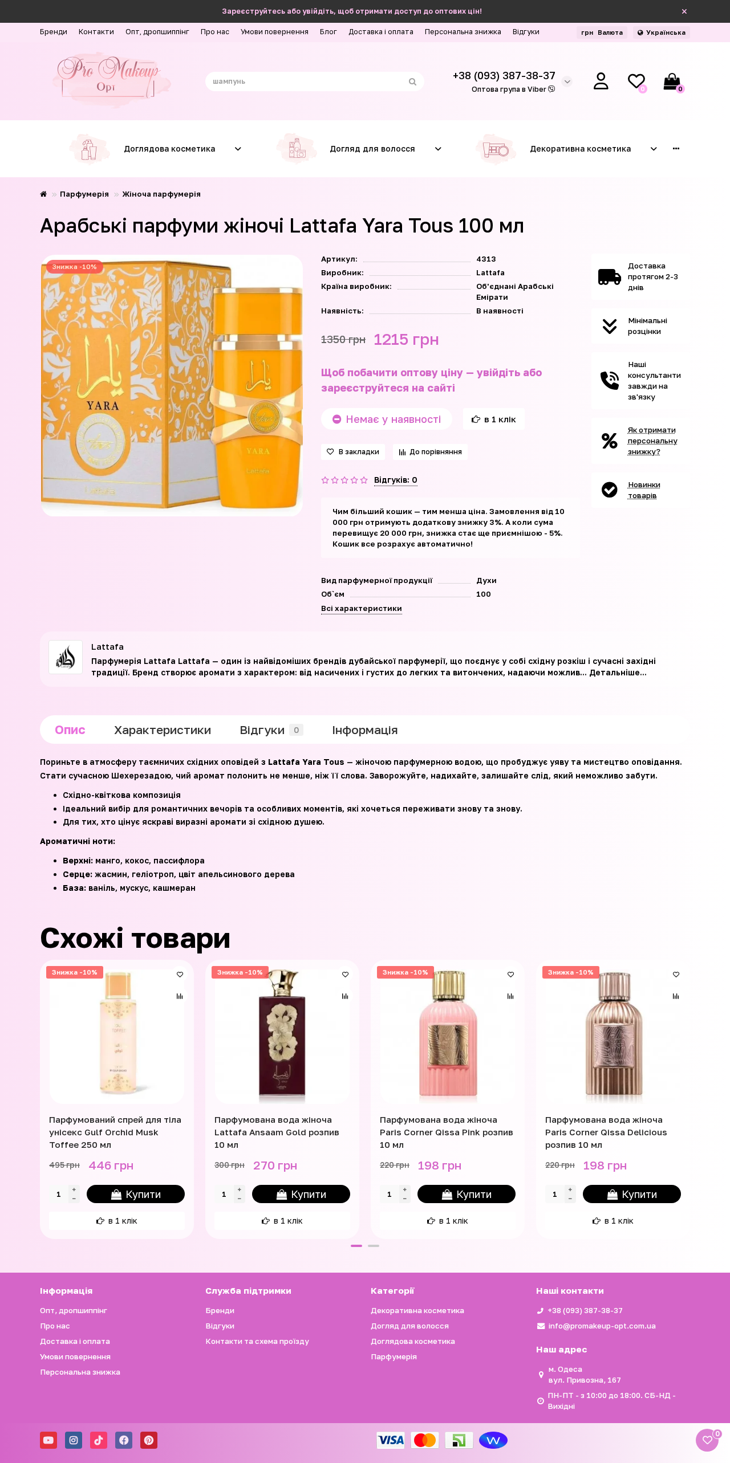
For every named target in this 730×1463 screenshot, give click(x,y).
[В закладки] (180, 974)
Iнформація (365, 729)
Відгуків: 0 (395, 479)
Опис (70, 729)
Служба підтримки (248, 1290)
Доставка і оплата (380, 31)
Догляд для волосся (372, 148)
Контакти (96, 31)
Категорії (392, 1290)
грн (602, 32)
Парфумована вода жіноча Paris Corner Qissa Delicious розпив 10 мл (606, 1132)
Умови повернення (275, 31)
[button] (356, 1246)
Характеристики (162, 729)
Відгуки (526, 31)
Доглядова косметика (169, 148)
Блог (328, 31)
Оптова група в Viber (510, 89)
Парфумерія (84, 193)
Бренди (53, 31)
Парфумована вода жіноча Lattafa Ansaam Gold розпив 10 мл (276, 1132)
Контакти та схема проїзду (257, 1341)
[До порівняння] (180, 996)
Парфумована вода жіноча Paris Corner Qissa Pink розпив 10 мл (446, 1132)
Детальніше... (618, 672)
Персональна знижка (463, 31)
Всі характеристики (361, 608)
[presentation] (41, 1097)
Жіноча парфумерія (161, 193)
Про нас (215, 31)
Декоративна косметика (580, 148)
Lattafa (490, 272)
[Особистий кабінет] (601, 81)
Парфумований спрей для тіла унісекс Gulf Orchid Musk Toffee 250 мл (115, 1132)
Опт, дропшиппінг (157, 31)
